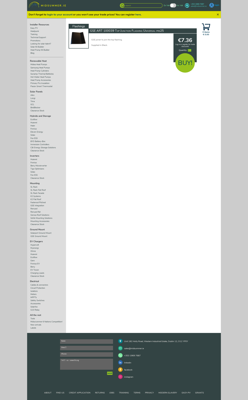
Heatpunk (34, 31)
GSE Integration (37, 205)
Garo (32, 260)
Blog (32, 53)
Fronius (33, 129)
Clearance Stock (37, 110)
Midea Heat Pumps (38, 64)
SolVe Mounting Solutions (41, 218)
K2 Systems (35, 196)
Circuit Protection (37, 288)
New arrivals (35, 324)
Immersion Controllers (39, 144)
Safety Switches (37, 300)
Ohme (33, 251)
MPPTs (33, 297)
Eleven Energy (36, 132)
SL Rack (33, 187)
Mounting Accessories (39, 221)
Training (33, 34)
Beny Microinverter (38, 165)
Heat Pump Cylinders (39, 71)
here (138, 14)
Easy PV (34, 28)
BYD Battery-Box (37, 141)
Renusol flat (35, 212)
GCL (32, 104)
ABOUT (48, 392)
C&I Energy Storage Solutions (43, 147)
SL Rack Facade (37, 193)
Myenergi (34, 248)
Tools (32, 318)
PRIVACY (149, 392)
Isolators (34, 291)
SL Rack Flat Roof (38, 190)
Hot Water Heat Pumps (40, 77)
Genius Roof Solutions (39, 215)
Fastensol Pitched (38, 202)
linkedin (127, 362)
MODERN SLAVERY (167, 392)
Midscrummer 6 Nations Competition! (46, 321)
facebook (128, 369)
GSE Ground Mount (38, 236)
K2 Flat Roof (35, 199)
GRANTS (199, 392)
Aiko (32, 95)
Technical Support (38, 37)
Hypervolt (34, 245)
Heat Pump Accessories (40, 80)
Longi (32, 98)
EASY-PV (186, 392)
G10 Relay (35, 310)
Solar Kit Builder (37, 47)
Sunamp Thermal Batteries (42, 74)
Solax (32, 135)
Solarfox (34, 307)
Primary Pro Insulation (39, 83)
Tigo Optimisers (37, 169)
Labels (33, 328)
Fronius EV (35, 263)
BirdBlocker (35, 107)
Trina (32, 101)
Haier (32, 125)
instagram (128, 377)
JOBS (111, 392)
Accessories (35, 303)
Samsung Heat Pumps (40, 67)
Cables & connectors (39, 285)
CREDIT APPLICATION (79, 392)
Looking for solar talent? (40, 43)
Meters (33, 294)
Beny (32, 267)
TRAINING (124, 392)
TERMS (137, 392)
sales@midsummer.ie (134, 348)
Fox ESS (34, 138)
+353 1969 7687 (132, 355)
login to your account (59, 14)
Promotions (35, 40)
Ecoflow (33, 119)
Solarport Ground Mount (40, 233)
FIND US (60, 392)
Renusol (33, 208)
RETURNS (100, 392)
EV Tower (34, 270)
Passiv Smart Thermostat (41, 86)
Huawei (33, 122)
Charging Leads (37, 273)
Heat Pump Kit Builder (39, 50)
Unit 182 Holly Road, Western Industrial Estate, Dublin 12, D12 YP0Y (156, 341)
